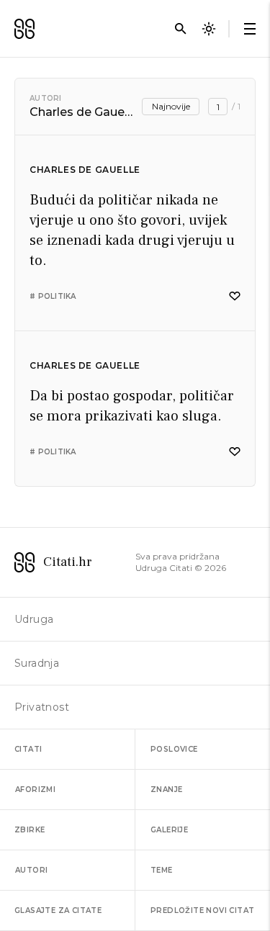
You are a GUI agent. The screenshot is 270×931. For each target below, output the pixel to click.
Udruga (33, 619)
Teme (161, 870)
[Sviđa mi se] (234, 296)
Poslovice (174, 749)
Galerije (169, 830)
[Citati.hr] (24, 29)
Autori (46, 98)
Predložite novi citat (202, 910)
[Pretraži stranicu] (180, 28)
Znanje (166, 789)
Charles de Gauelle (85, 169)
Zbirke (29, 830)
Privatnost (41, 707)
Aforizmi (35, 789)
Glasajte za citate (58, 910)
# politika (53, 296)
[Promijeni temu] (209, 29)
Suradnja (36, 663)
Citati (28, 749)
